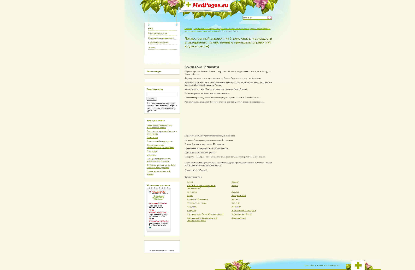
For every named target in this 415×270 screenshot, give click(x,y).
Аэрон (190, 195)
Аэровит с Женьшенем (197, 199)
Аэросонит (192, 192)
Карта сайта (309, 265)
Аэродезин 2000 (238, 195)
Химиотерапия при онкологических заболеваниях (160, 146)
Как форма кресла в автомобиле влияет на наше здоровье (161, 166)
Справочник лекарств (158, 42)
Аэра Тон (235, 203)
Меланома (151, 155)
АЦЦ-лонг (191, 206)
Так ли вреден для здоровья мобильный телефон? (159, 126)
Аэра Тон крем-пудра (196, 203)
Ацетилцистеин (238, 218)
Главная (188, 28)
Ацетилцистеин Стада (241, 214)
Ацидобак (191, 210)
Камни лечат (152, 137)
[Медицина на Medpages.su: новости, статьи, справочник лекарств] (207, 6)
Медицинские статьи (157, 33)
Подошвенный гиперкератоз (159, 141)
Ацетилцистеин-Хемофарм (243, 210)
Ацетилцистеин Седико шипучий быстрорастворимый (202, 219)
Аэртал (234, 185)
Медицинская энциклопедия (161, 38)
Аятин (190, 182)
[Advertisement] (228, 56)
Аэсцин (234, 182)
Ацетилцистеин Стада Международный (205, 214)
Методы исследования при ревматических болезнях (159, 159)
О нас (150, 28)
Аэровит (235, 199)
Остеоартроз (152, 151)
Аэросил (235, 192)
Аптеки (151, 47)
